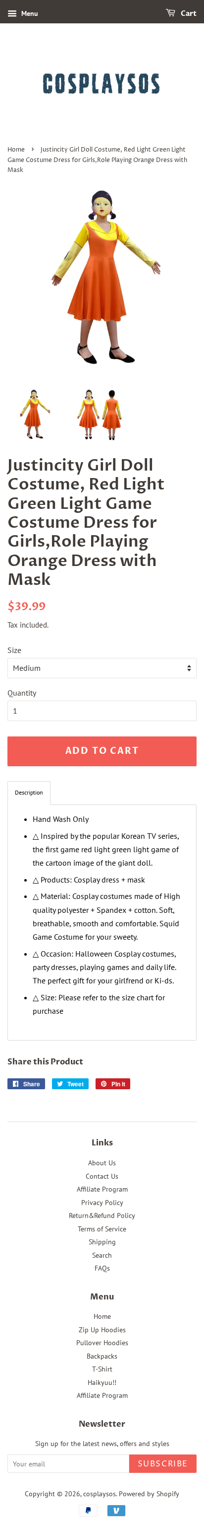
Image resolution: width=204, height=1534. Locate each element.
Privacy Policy (102, 1202)
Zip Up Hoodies (102, 1329)
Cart (188, 13)
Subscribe (163, 1463)
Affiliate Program (102, 1189)
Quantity (21, 693)
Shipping (102, 1241)
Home (16, 150)
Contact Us (102, 1176)
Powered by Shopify (149, 1493)
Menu (28, 13)
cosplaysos (99, 1493)
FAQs (102, 1268)
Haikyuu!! (102, 1382)
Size (14, 650)
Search (102, 1255)
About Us (102, 1162)
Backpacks (102, 1356)
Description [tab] (29, 792)
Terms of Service (102, 1228)
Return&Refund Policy (102, 1215)
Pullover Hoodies (102, 1342)
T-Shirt (102, 1369)
